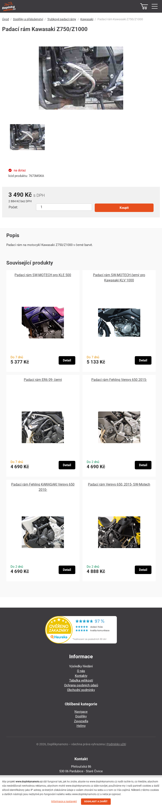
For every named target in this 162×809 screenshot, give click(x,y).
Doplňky (81, 716)
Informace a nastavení (64, 801)
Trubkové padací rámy (61, 19)
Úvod (5, 19)
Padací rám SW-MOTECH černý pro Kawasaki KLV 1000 (119, 277)
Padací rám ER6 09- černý (43, 380)
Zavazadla (81, 721)
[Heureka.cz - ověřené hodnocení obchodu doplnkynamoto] (81, 642)
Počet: (13, 207)
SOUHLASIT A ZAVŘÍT (96, 801)
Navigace (81, 712)
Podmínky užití (116, 744)
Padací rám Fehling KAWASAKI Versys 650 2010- (42, 487)
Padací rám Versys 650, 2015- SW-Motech (119, 484)
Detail (67, 360)
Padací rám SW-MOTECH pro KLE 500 (43, 275)
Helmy (81, 726)
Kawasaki (86, 19)
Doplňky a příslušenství (28, 19)
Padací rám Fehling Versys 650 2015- (119, 380)
